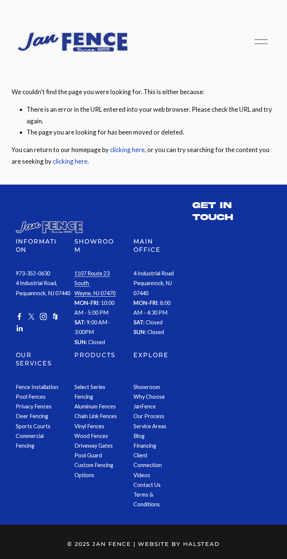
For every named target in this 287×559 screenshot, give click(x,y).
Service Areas (149, 426)
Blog (139, 436)
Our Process (148, 416)
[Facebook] (19, 316)
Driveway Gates (93, 445)
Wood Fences (91, 436)
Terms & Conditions (146, 499)
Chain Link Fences (95, 416)
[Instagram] (43, 316)
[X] (31, 316)
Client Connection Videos (147, 465)
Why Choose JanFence (149, 401)
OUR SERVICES (34, 359)
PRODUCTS (94, 355)
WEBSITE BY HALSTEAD (179, 544)
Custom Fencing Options (93, 470)
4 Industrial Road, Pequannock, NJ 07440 (43, 288)
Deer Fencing (32, 416)
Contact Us (147, 485)
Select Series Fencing (89, 392)
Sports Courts (33, 426)
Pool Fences (31, 396)
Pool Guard (88, 455)
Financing (144, 445)
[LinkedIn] (19, 328)
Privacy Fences (34, 406)
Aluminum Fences (95, 406)
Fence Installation (37, 387)
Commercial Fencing (30, 441)
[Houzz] (55, 316)
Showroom (146, 387)
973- (21, 273)
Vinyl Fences (89, 426)
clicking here (127, 150)
